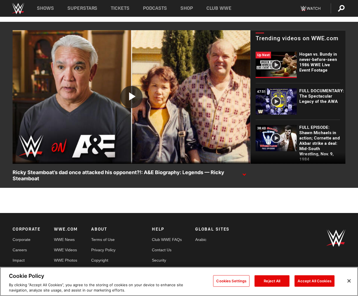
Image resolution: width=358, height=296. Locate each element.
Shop (186, 8)
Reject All (272, 281)
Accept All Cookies (314, 281)
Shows (45, 8)
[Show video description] (244, 173)
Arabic (200, 239)
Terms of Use (103, 239)
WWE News (64, 239)
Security (159, 260)
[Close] (349, 281)
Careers (20, 250)
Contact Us (161, 250)
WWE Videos (65, 250)
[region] (179, 281)
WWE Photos (65, 260)
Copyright (99, 260)
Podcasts (155, 8)
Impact (19, 260)
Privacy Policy (103, 250)
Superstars (82, 8)
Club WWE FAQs (167, 239)
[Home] (17, 8)
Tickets (120, 8)
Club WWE (219, 8)
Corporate (21, 239)
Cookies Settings (231, 281)
